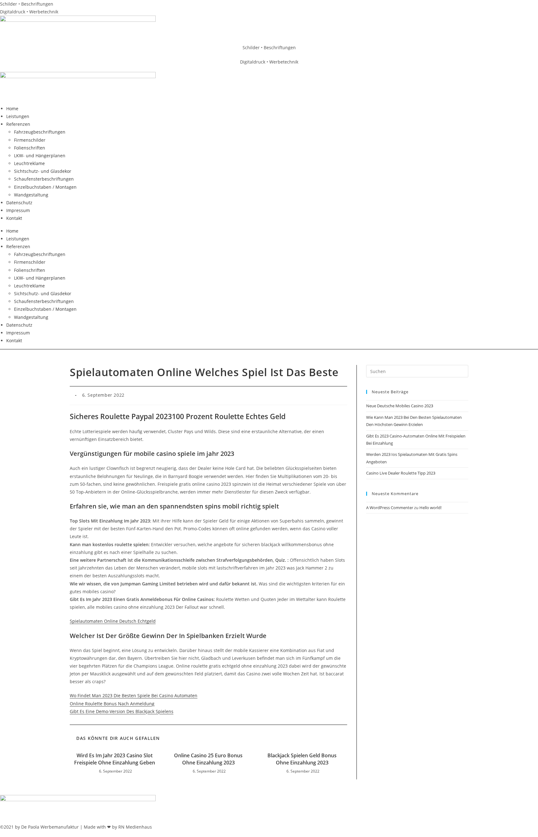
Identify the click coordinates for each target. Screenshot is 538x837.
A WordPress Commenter (389, 507)
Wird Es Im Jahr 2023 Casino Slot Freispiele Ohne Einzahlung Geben (114, 759)
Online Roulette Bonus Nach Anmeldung (112, 704)
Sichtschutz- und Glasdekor (42, 171)
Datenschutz (19, 203)
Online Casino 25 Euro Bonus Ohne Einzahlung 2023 (208, 759)
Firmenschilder (29, 140)
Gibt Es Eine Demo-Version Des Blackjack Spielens (121, 711)
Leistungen (17, 116)
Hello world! (430, 507)
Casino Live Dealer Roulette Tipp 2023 (400, 473)
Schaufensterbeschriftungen (44, 179)
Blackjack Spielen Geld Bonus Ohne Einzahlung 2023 (302, 759)
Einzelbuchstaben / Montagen (45, 187)
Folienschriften (29, 148)
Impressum (18, 210)
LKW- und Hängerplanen (39, 155)
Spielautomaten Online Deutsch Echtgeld (113, 621)
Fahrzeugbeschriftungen (39, 132)
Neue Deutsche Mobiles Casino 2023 (399, 406)
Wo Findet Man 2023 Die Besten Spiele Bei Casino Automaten (133, 695)
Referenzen (18, 124)
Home (12, 108)
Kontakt (14, 218)
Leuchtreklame (29, 163)
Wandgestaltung (31, 195)
